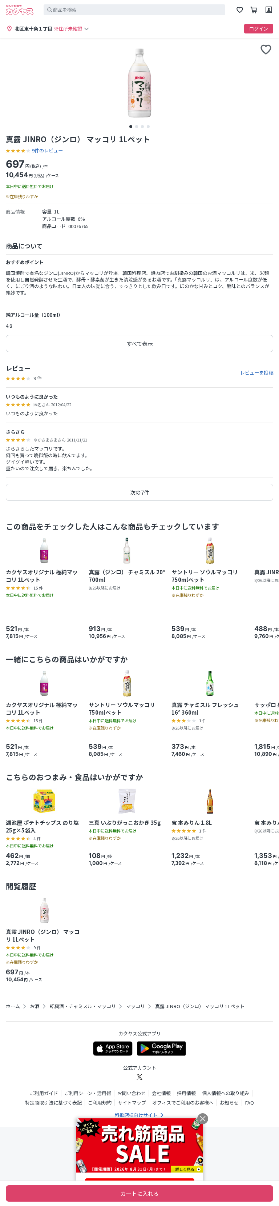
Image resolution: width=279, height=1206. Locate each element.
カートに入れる (140, 1193)
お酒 (35, 1006)
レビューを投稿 (256, 373)
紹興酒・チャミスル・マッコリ (83, 1006)
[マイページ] (268, 9)
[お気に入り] (239, 9)
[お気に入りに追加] (266, 49)
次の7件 (139, 492)
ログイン (258, 28)
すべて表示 (139, 343)
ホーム (13, 1006)
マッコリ (135, 1006)
